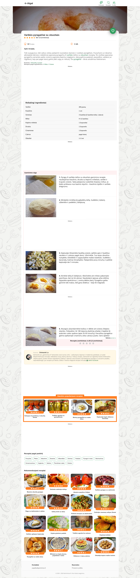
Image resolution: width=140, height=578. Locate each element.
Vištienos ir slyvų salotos (81, 556)
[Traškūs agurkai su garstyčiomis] (58, 405)
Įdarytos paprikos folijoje (82, 492)
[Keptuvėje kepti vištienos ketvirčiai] (105, 406)
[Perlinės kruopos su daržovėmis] (82, 501)
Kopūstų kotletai (105, 535)
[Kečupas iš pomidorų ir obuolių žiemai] (34, 406)
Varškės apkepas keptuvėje (35, 534)
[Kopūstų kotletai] (105, 523)
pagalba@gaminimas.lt (39, 568)
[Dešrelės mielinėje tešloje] (58, 479)
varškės (70, 55)
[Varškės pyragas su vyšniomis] (105, 480)
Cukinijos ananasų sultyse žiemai (105, 512)
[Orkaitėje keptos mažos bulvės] (105, 544)
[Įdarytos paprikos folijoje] (82, 481)
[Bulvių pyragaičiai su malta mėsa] (81, 406)
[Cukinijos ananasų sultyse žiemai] (105, 501)
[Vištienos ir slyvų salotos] (82, 544)
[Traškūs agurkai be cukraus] (82, 522)
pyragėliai (77, 59)
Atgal (30, 3)
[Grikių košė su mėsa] (58, 501)
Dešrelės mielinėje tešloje (58, 489)
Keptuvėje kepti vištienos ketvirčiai (105, 417)
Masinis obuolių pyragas (35, 492)
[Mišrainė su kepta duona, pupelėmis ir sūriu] (58, 543)
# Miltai (45, 64)
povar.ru (113, 338)
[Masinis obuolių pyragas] (35, 481)
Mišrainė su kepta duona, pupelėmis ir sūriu (58, 554)
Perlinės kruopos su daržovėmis (81, 513)
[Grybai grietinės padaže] (58, 522)
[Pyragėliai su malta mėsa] (35, 545)
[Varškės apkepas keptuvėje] (35, 523)
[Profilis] (114, 2)
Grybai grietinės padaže (58, 533)
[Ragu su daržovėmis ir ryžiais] (35, 500)
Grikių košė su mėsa (58, 511)
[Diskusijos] (102, 2)
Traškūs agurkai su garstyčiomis (58, 416)
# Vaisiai (51, 64)
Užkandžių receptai (36, 63)
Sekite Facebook (93, 360)
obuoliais (84, 55)
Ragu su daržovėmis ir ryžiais (35, 511)
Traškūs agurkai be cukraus (82, 533)
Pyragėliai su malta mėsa (35, 557)
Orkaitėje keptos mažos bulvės (105, 555)
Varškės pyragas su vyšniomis (105, 490)
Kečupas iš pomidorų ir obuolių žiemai (35, 416)
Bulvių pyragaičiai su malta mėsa (82, 418)
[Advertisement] (47, 81)
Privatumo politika (77, 568)
